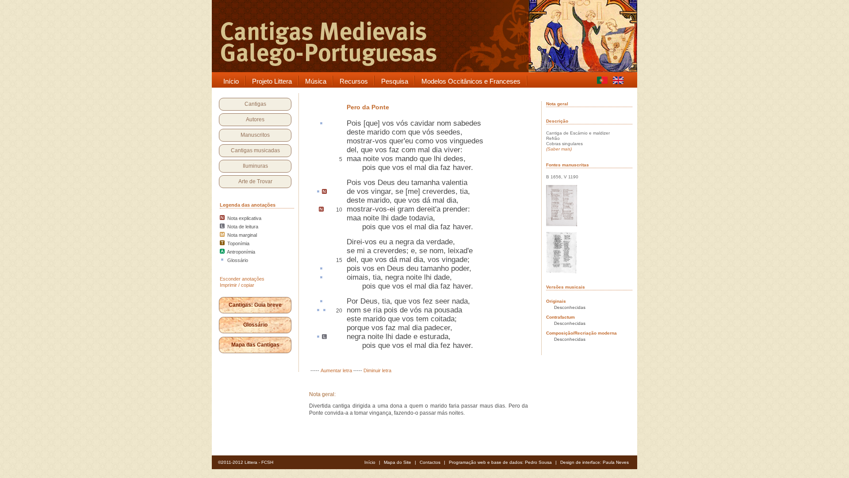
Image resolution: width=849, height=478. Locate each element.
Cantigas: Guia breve (255, 305)
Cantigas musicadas (255, 150)
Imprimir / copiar (237, 285)
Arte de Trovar (255, 181)
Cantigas (255, 104)
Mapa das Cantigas (255, 345)
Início (369, 462)
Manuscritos (255, 135)
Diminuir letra (377, 370)
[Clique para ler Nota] (324, 192)
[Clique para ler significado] (321, 124)
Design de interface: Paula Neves (594, 462)
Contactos (430, 462)
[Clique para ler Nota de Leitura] (324, 337)
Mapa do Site (397, 462)
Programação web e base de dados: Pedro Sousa (500, 462)
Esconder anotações (242, 278)
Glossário (255, 325)
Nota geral (557, 103)
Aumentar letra (336, 370)
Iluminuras (255, 166)
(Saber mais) (559, 148)
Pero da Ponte (368, 107)
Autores (255, 119)
